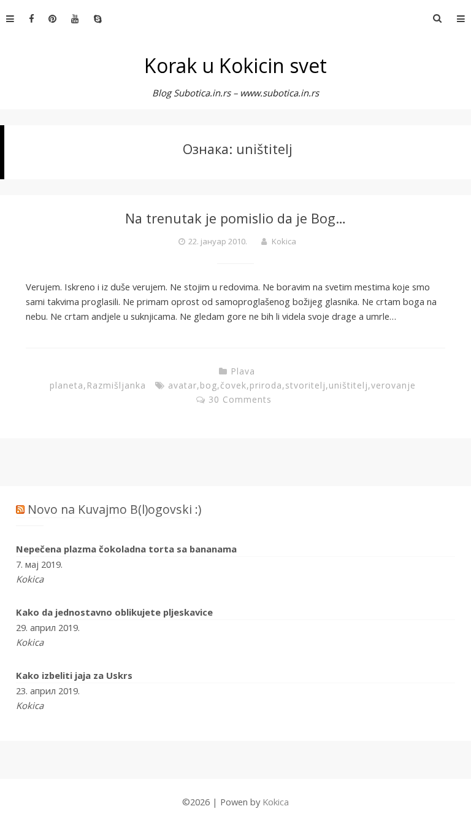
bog (208, 385)
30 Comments (240, 399)
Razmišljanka (116, 385)
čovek (233, 385)
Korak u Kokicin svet (235, 65)
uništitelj (348, 385)
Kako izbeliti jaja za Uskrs (74, 675)
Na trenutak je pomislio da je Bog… (235, 218)
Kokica (284, 241)
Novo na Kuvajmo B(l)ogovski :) (114, 509)
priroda (266, 385)
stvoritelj (305, 385)
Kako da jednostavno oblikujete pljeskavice (114, 612)
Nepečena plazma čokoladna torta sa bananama (126, 549)
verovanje (393, 385)
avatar (182, 385)
